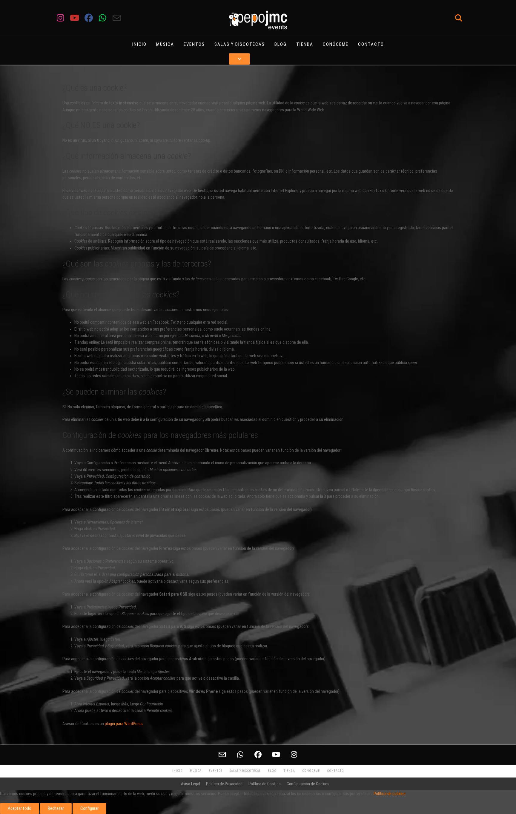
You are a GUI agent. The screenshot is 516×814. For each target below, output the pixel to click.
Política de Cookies (264, 783)
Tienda (304, 44)
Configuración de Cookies (308, 783)
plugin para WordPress (124, 723)
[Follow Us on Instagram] (60, 18)
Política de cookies (390, 793)
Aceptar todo (19, 808)
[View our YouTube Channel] (74, 18)
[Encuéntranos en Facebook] (89, 18)
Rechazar (56, 808)
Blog (280, 44)
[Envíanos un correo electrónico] (117, 18)
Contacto (371, 44)
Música (165, 44)
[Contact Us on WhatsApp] (103, 18)
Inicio (139, 44)
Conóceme (335, 44)
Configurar (89, 808)
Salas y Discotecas (239, 44)
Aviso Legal (190, 783)
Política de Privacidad (224, 783)
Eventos (194, 44)
